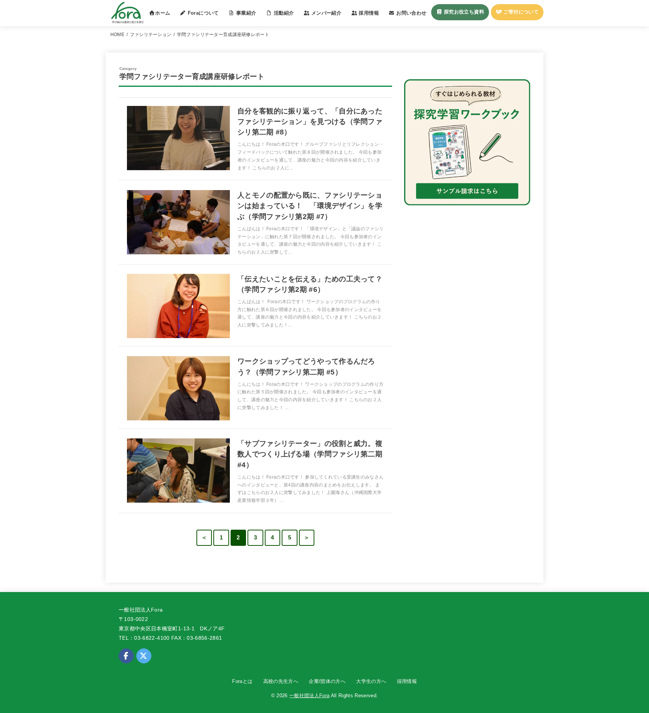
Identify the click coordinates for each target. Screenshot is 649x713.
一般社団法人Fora (309, 695)
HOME (117, 34)
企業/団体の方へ (327, 681)
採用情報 (407, 681)
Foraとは (242, 681)
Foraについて (202, 13)
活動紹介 (283, 13)
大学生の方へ (371, 681)
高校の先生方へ (280, 681)
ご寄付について (520, 12)
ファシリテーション (151, 34)
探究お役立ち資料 (463, 12)
